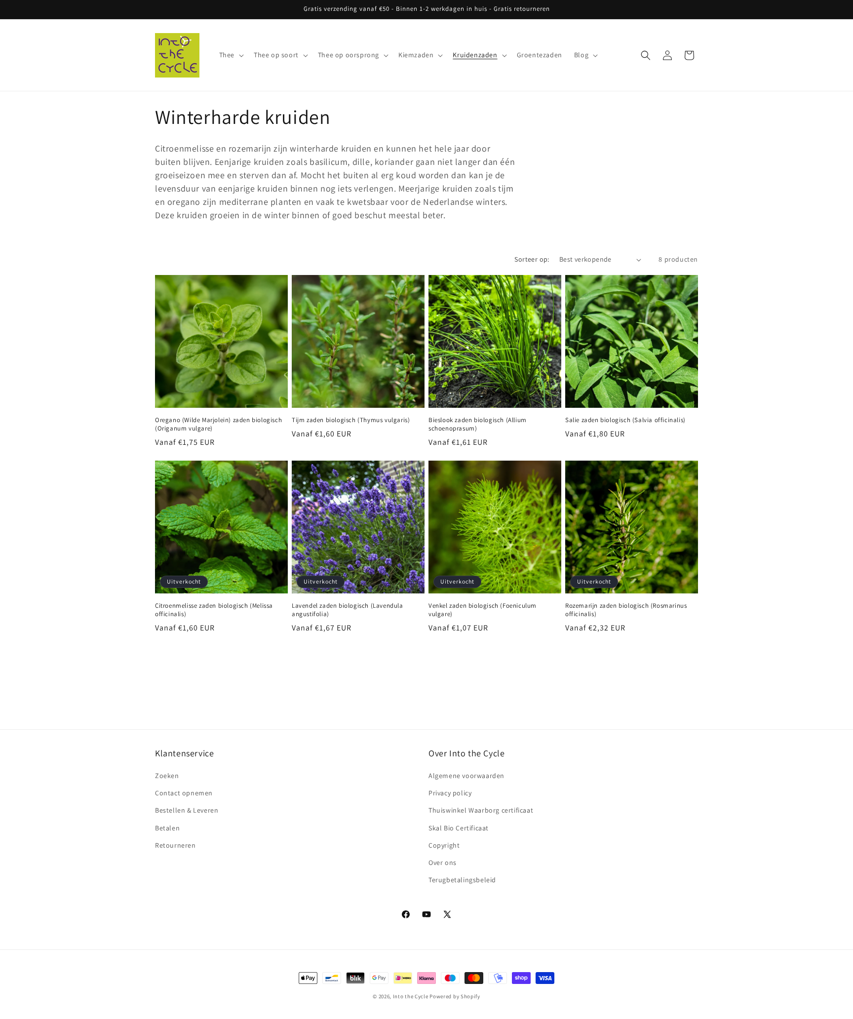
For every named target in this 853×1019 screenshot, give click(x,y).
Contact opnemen (184, 792)
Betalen (167, 827)
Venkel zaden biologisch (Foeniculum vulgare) (482, 610)
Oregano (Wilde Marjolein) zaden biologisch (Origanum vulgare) (218, 424)
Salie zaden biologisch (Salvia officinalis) (625, 420)
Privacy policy (449, 792)
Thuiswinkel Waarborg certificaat (480, 810)
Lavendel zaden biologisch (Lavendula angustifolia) (347, 610)
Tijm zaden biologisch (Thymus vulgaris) (351, 420)
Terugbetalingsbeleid (462, 879)
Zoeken (167, 775)
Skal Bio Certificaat (458, 827)
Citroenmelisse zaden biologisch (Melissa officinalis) (214, 610)
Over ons (442, 862)
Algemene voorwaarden (466, 775)
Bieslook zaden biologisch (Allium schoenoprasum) (477, 424)
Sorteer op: (531, 259)
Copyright (444, 845)
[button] (230, 54)
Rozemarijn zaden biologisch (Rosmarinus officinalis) (626, 610)
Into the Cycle (410, 996)
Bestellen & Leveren (186, 810)
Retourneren (175, 845)
